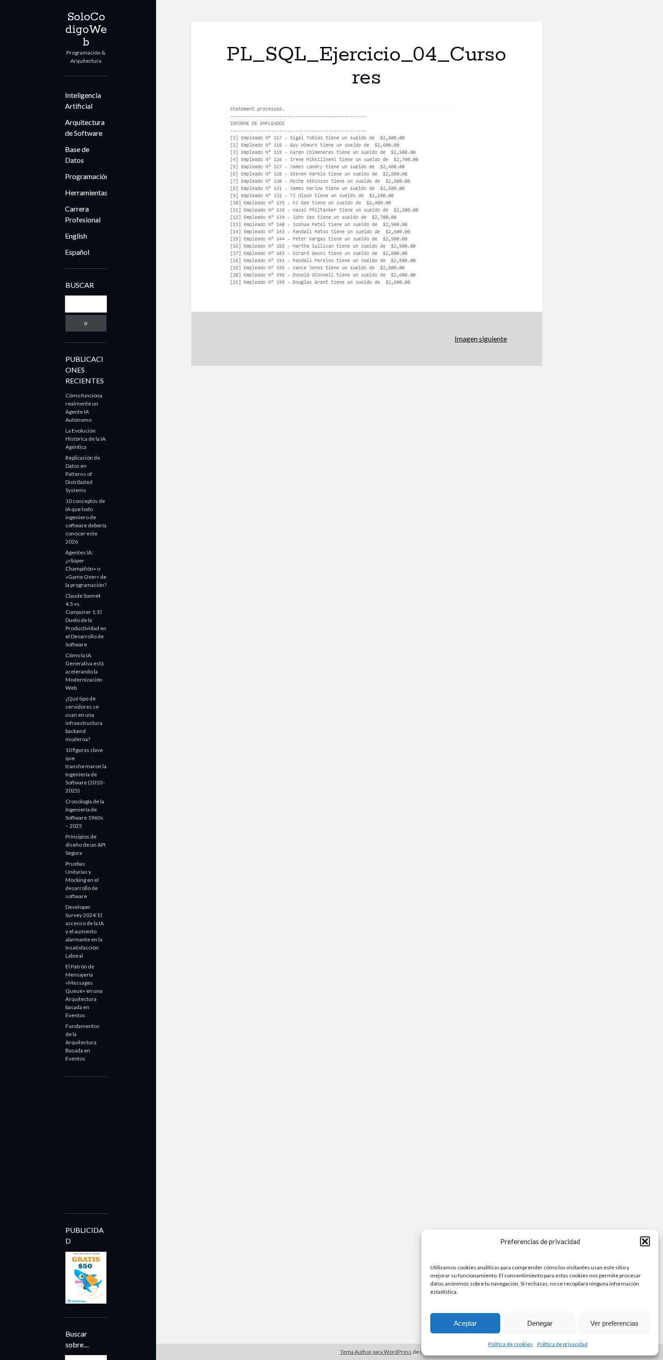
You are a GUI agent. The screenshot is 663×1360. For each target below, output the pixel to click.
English (76, 235)
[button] (644, 1241)
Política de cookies (510, 1344)
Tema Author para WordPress (376, 1351)
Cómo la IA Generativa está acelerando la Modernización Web (84, 671)
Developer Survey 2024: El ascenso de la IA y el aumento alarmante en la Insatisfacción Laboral (84, 931)
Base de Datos (77, 154)
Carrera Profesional (83, 214)
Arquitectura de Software (85, 127)
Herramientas (86, 192)
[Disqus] (366, 478)
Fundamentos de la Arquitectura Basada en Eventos (82, 1042)
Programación (87, 176)
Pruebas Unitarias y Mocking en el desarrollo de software (82, 879)
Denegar (539, 1323)
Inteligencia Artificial (83, 100)
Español (77, 252)
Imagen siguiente (481, 338)
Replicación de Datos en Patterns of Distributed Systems (82, 473)
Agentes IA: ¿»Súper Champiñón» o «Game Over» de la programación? (85, 568)
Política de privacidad (562, 1344)
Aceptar (465, 1323)
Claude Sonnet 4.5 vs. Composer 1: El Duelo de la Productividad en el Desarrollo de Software (85, 620)
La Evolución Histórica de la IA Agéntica (85, 438)
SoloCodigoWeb (86, 30)
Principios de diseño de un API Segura (85, 844)
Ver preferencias (614, 1323)
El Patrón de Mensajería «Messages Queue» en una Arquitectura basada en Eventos (83, 991)
